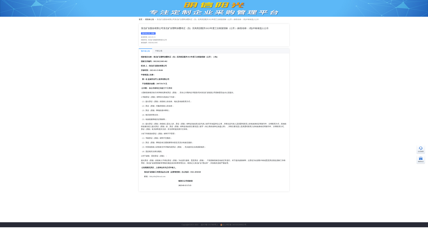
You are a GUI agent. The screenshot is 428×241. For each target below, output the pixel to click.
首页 (140, 19)
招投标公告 (149, 19)
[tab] (145, 51)
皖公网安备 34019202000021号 (234, 225)
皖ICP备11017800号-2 (209, 225)
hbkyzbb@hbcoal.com (157, 176)
